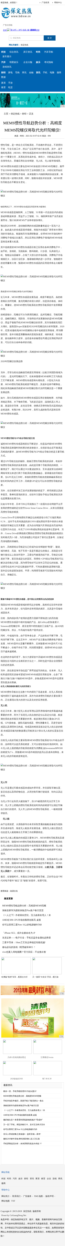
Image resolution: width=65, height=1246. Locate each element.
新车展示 (7, 56)
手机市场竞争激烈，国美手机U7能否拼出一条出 (23, 1101)
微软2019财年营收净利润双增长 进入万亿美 (21, 1139)
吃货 (10, 87)
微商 (59, 72)
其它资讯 (27, 52)
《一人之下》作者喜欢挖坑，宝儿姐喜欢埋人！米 (26, 915)
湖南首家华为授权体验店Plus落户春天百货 (23, 910)
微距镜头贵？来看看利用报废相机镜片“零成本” (23, 1120)
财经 (24, 114)
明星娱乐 (13, 62)
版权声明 (49, 1196)
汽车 (15, 1178)
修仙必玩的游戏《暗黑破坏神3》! (18, 947)
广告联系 (45, 2)
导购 (17, 72)
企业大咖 (27, 62)
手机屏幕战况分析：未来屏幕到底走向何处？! (22, 1143)
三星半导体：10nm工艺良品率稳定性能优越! (24, 942)
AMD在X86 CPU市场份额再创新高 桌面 (21, 920)
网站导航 (5, 1172)
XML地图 (38, 1196)
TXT (13, 1201)
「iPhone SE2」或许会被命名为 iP (18, 933)
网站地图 (5, 1201)
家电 (10, 72)
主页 (6, 114)
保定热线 (24, 45)
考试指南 (48, 62)
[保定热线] (16, 18)
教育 (3, 87)
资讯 (32, 1178)
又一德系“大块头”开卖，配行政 (45, 977)
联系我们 (16, 1196)
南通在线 (14, 891)
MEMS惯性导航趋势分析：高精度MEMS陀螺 (24, 905)
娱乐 (20, 1178)
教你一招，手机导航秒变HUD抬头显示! (20, 1091)
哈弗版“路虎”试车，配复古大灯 (14, 977)
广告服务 (27, 1196)
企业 (49, 1178)
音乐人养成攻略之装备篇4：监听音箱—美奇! (22, 1134)
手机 (45, 72)
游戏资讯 (7, 67)
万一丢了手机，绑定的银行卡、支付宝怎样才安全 (24, 1124)
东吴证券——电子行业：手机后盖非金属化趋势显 (26, 938)
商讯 (24, 72)
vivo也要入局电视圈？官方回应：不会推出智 (24, 952)
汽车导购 (48, 52)
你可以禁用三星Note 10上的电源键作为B (22, 925)
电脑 (52, 72)
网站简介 (5, 1196)
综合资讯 (13, 52)
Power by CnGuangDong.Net (13, 1215)
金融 (31, 72)
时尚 (9, 1178)
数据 (3, 77)
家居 (3, 83)
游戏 (55, 1178)
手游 (10, 83)
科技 (3, 1178)
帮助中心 (58, 2)
